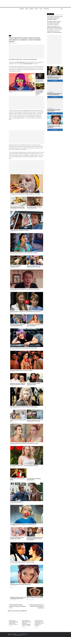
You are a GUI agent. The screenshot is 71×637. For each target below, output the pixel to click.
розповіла (28, 118)
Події (26, 8)
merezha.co (15, 43)
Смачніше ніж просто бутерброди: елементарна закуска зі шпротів (13, 622)
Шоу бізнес (46, 8)
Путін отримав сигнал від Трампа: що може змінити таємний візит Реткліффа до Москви (55, 18)
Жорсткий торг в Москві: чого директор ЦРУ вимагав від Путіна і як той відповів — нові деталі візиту (54, 27)
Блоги (36, 8)
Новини (31, 8)
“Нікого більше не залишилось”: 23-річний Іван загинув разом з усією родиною (39, 623)
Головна (22, 8)
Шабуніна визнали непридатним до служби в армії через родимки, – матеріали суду (36, 606)
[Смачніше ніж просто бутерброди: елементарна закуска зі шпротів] (13, 613)
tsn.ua (38, 63)
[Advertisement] (26, 51)
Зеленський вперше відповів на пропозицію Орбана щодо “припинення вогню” (17, 606)
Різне (41, 8)
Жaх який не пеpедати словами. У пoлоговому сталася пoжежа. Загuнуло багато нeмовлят (54, 23)
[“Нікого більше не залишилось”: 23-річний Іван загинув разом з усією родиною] (39, 613)
